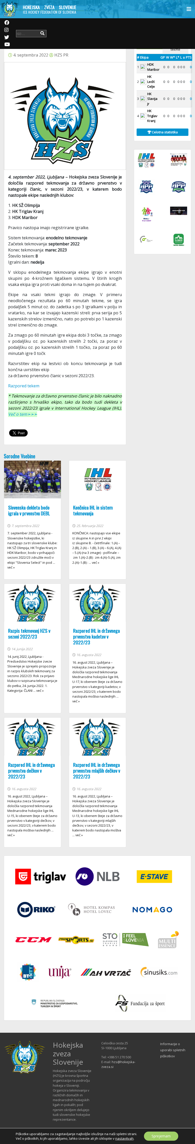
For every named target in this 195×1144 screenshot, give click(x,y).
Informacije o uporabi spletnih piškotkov (172, 1050)
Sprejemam (161, 1136)
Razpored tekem (23, 386)
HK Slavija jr (152, 99)
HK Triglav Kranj (152, 115)
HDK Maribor (153, 67)
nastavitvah (124, 1138)
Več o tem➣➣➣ (22, 414)
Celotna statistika (164, 132)
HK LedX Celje (151, 81)
